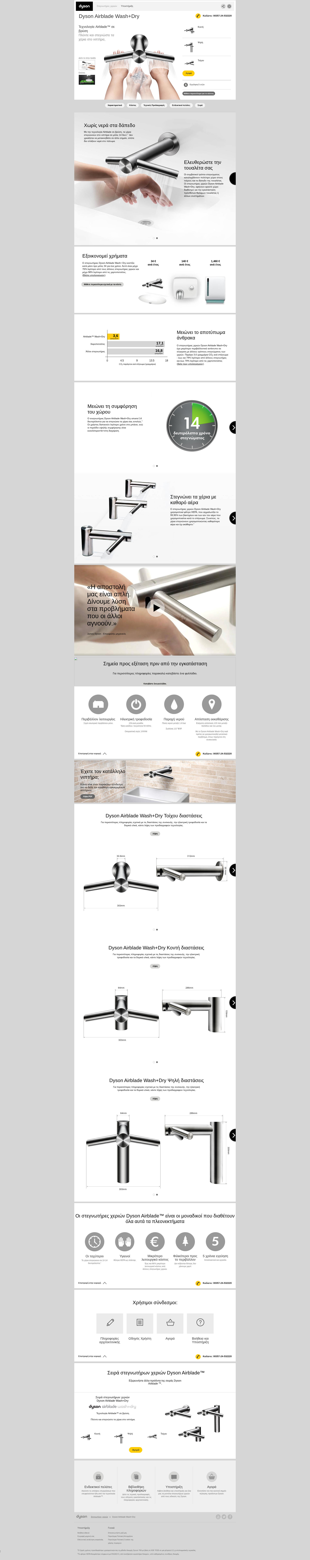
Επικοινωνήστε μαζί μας (117, 1533)
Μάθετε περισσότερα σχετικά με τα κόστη (102, 284)
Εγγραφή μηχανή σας (86, 1536)
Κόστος (132, 105)
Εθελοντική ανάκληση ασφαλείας (90, 1540)
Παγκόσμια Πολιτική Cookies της (120, 1540)
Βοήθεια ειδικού (83, 1533)
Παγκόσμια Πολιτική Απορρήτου (120, 1536)
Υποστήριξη (127, 6)
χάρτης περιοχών (115, 1543)
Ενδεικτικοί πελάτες (181, 105)
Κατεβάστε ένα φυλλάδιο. (155, 684)
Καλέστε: (217, 15)
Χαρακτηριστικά (115, 105)
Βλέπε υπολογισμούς (94, 275)
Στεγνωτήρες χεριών (107, 6)
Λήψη (155, 834)
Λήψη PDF (87, 796)
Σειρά (200, 105)
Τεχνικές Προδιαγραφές (154, 105)
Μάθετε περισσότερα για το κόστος (199, 93)
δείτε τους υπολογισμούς (190, 364)
